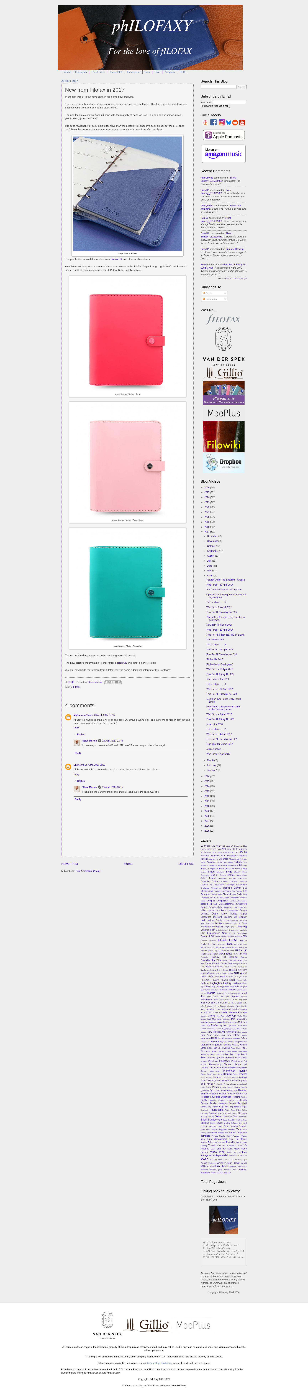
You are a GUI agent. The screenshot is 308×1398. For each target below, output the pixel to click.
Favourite (212, 941)
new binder (237, 1029)
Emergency (217, 927)
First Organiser (230, 957)
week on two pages (238, 1160)
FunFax (227, 967)
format (240, 960)
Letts (245, 1003)
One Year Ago (230, 1042)
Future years (133, 72)
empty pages (230, 927)
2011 (207, 801)
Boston (223, 875)
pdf (222, 1054)
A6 (245, 852)
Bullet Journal (208, 878)
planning (227, 1074)
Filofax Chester (240, 944)
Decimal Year (214, 910)
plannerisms (217, 1074)
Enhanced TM (208, 930)
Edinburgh (206, 927)
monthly (204, 1022)
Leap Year (242, 1000)
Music (203, 1026)
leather (204, 1003)
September (213, 551)
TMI (237, 1139)
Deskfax (205, 914)
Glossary (242, 970)
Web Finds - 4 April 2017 (219, 734)
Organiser (217, 1044)
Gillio (234, 969)
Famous (238, 936)
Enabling (242, 926)
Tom (215, 1142)
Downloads (209, 923)
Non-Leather (233, 1035)
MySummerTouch (83, 715)
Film (214, 944)
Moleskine (242, 1019)
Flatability (205, 960)
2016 (207, 776)
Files (147, 72)
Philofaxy (224, 1060)
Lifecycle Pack (233, 1006)
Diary (215, 913)
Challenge (205, 888)
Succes (215, 1130)
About (67, 72)
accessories (232, 856)
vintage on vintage (211, 1155)
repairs (230, 1100)
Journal (234, 996)
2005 (207, 830)
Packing (226, 1048)
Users (213, 1149)
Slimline (205, 1123)
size (219, 1119)
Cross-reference (227, 904)
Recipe (244, 1097)
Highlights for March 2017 (219, 744)
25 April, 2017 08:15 (112, 787)
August (211, 555)
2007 (207, 821)
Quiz (212, 1090)
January (211, 770)
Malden (224, 1012)
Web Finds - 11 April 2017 (219, 689)
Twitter (222, 1145)
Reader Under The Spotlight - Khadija (225, 579)
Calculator (242, 878)
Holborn (237, 983)
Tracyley (243, 1142)
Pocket (243, 1074)
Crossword (241, 904)
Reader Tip (241, 1094)
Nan (240, 1025)
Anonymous (207, 177)
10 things (205, 846)
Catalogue (230, 884)
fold (234, 960)
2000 (214, 849)
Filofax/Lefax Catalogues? (219, 664)
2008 (207, 816)
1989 (209, 849)
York (213, 1173)
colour (213, 897)
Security (204, 1116)
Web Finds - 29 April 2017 (219, 584)
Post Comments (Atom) (88, 871)
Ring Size (224, 1106)
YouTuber (219, 1173)
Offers (244, 1038)
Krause (221, 1000)
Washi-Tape (234, 1155)
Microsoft (226, 1019)
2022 (207, 507)
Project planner (230, 1084)
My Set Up (225, 1025)
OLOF (206, 1042)
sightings (243, 1116)
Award (235, 865)
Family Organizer (228, 936)
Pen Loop (235, 1054)
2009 (207, 811)
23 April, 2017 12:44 (112, 740)
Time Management (217, 1139)
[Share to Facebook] (116, 682)
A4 (237, 852)
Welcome (212, 1163)
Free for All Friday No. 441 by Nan (224, 589)
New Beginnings (225, 1029)
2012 (207, 796)
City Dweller (237, 891)
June (210, 565)
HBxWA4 (215, 980)
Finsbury (215, 957)
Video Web (217, 1151)
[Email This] (106, 682)
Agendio (212, 859)
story (203, 1130)
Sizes (225, 1120)
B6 (240, 865)
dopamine (234, 920)
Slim (245, 1120)
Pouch (221, 1081)
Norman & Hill (207, 1038)
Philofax (204, 1061)
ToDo (210, 1142)
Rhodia (204, 1107)
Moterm (227, 1022)
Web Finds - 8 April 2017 (219, 714)
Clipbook (227, 894)
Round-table (216, 1109)
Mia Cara (217, 1019)
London (235, 1009)
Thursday (236, 1136)
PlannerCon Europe (235, 1070)
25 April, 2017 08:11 (95, 765)
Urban (240, 1145)
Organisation (241, 1042)
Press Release (233, 1080)
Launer (228, 1000)
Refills (204, 1100)
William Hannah (208, 1166)
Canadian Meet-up (238, 882)
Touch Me (230, 1142)
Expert (232, 933)
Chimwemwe (207, 891)
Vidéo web (232, 1152)
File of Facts (98, 72)
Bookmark (205, 875)
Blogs (229, 871)
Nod (223, 1035)
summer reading (234, 249)
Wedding (213, 1160)
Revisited (242, 1103)
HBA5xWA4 (205, 980)
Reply (76, 727)
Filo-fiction (221, 944)
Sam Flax (205, 1113)
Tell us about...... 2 (216, 729)
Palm (208, 1051)
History (227, 983)
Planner (227, 1064)
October (211, 546)
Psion (208, 1087)
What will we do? (215, 639)
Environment (234, 930)
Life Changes (206, 1006)
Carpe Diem (219, 885)
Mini (233, 1019)
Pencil (244, 1054)
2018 (207, 527)
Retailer (213, 1103)
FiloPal (235, 954)
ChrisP (217, 891)
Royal (227, 1110)
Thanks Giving (225, 1136)
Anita (219, 862)
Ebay (244, 923)
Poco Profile (206, 1078)
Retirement (223, 1103)
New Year (206, 1035)
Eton (203, 933)
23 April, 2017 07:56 (104, 715)
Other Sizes (206, 1048)
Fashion (204, 941)
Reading (236, 1097)
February (212, 765)
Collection (242, 894)
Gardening (205, 970)
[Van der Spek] (224, 365)
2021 (207, 512)
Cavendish (241, 885)
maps (244, 1012)
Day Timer (238, 907)
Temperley (242, 1133)
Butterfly (232, 878)
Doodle (227, 920)
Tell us (232, 1132)
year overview (224, 1170)
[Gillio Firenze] (224, 379)
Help (245, 980)
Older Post (186, 864)
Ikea (217, 990)
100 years (216, 846)
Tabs (238, 1129)
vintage (243, 1152)
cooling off (206, 904)
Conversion (242, 901)
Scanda (221, 1113)
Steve (226, 1126)
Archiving (238, 862)
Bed (207, 869)
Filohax (228, 953)
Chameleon (216, 888)
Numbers (236, 1038)
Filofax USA (218, 954)
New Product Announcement (221, 1032)
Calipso (215, 881)
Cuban (204, 907)
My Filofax (212, 1025)
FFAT (233, 940)
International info (233, 993)
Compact (211, 901)
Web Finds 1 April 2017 (218, 754)
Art (245, 862)
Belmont (223, 868)
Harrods (229, 977)
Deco (223, 910)
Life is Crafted (220, 1006)
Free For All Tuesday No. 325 (221, 612)
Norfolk (244, 1035)
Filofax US (206, 954)
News (216, 1035)
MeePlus (220, 1016)
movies (234, 1022)
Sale (238, 1110)
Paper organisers (239, 1051)
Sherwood (227, 1116)
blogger (211, 872)
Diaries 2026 (115, 72)
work (244, 1166)
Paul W (204, 218)
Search (235, 1113)
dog (213, 920)
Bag (203, 868)
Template (205, 1135)
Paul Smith (215, 1054)
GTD (236, 973)
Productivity (218, 1084)
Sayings (213, 1113)
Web (205, 1159)
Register (221, 1100)
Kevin (204, 264)
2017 (207, 532)
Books (214, 875)
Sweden (231, 1130)
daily (219, 907)
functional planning (213, 967)
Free (229, 963)
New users (242, 1032)
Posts (208, 293)
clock (234, 894)
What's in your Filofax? (228, 1163)
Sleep (240, 1120)
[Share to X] (113, 682)
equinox (243, 930)
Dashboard (228, 907)
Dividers (228, 917)
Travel (211, 1145)
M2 (207, 1012)
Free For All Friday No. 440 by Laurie (225, 634)
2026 (207, 487)
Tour (237, 1142)
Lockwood (226, 1009)
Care (211, 885)
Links (157, 72)
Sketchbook (232, 1120)
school (228, 1113)
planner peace (221, 1068)
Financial (204, 957)
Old (202, 1042)
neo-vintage (212, 1029)
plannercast (214, 1071)
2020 (207, 517)
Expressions (242, 933)
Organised (206, 1045)
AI (217, 859)
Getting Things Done (219, 970)
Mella (239, 1016)
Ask (219, 865)
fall (212, 936)
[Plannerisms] (224, 404)
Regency (212, 1100)
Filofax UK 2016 (214, 659)
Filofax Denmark (207, 947)
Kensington (206, 999)
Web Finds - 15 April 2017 (219, 669)
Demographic (233, 910)
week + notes (223, 1160)
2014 (207, 786)
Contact (233, 901)
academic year (217, 856)
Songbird (243, 1123)
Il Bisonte (224, 990)
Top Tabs (221, 1142)
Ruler (233, 1110)
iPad (244, 993)
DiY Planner (240, 917)
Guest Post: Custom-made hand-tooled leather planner (223, 708)
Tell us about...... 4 (216, 644)
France (208, 963)
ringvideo (204, 1110)
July (209, 560)
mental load (206, 1019)
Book (244, 872)
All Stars (223, 859)
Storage (243, 1126)
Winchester (223, 1166)
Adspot (204, 859)
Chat (245, 888)
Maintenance (214, 1012)
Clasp (213, 894)
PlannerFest (206, 1074)
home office (229, 987)
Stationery (212, 1126)
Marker (203, 1016)
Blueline (237, 872)
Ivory (209, 996)
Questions (205, 1091)
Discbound (206, 917)
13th (245, 846)
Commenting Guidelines (159, 1363)
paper (214, 1051)
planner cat (240, 1064)
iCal (212, 990)
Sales (244, 1110)
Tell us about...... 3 (216, 684)
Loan (218, 1009)
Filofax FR (220, 947)
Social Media (223, 1123)
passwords (205, 1054)
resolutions (241, 1100)
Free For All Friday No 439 (219, 674)
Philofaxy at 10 (239, 1061)
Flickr (219, 960)
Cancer (204, 885)
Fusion (233, 967)
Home (128, 864)
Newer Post (69, 864)
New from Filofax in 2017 (219, 624)
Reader (242, 1090)
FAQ (245, 936)
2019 (207, 522)
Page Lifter (235, 1048)
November (212, 541)
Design (243, 910)
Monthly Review (215, 1022)
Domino (219, 920)
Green (230, 973)
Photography (215, 1064)
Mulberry (242, 1022)
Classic (219, 894)
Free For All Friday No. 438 (220, 719)
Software (234, 1123)
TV (217, 1146)
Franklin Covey (219, 963)
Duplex (218, 923)
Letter (239, 1003)
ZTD (229, 1173)
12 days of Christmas (232, 846)
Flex (213, 960)
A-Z (233, 853)
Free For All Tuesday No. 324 (221, 654)
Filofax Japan (214, 951)
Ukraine (232, 1146)
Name (234, 1026)
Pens (203, 1057)
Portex (215, 1081)
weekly (204, 1163)
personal (229, 1057)
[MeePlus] (224, 419)
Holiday (212, 987)
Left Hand (232, 1003)
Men (245, 1016)
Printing (209, 1084)
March (210, 760)
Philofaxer (213, 1061)
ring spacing (235, 1107)
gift (230, 970)
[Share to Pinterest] (120, 682)
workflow (204, 1170)
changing (227, 888)
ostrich (243, 1045)
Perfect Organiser (215, 1058)
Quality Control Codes (230, 1087)
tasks (214, 1133)
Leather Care (214, 1003)
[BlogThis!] (109, 682)
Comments (211, 299)
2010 (207, 806)
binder (203, 872)
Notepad (228, 1038)
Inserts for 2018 (214, 724)
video (237, 1149)
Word (239, 1166)
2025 (207, 492)
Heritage (205, 983)
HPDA (207, 990)
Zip (225, 1173)
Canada (224, 882)
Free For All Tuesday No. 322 (221, 739)
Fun (202, 967)
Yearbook (205, 1173)
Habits (216, 977)
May (209, 570)
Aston (224, 865)
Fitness (244, 957)
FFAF (222, 940)
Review (232, 1103)
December (212, 536)
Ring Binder (213, 1107)
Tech (226, 1133)
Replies (81, 734)
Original (227, 1045)
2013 (207, 791)
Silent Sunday (209, 1119)
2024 (207, 497)
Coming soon (223, 898)
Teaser (221, 1133)
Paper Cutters (225, 1051)
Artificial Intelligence (209, 865)
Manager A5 (235, 1012)
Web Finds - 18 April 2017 (219, 649)
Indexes (233, 990)
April (209, 575)
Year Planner (240, 1169)
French (244, 964)
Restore (204, 1103)
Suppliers (170, 72)
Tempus (215, 1136)
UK (227, 1146)
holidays (220, 986)
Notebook (220, 1038)
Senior (211, 1116)
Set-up (218, 1116)
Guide (210, 977)
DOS (241, 920)
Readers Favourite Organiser (216, 1096)
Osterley (235, 1045)
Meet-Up (230, 1015)
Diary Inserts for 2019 (217, 679)
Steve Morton (89, 740)
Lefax (224, 1002)
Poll (210, 1080)
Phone (203, 1064)
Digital (243, 914)
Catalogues (81, 72)
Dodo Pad (206, 920)
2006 (207, 825)
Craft (215, 904)
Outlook (217, 1048)
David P (205, 190)
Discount (217, 917)
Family (217, 936)
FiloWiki (243, 954)
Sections (242, 1113)
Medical (211, 1016)
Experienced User (217, 933)
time (203, 1139)
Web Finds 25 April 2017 (219, 607)
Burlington (223, 878)
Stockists (234, 1126)
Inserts (211, 992)
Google (210, 973)
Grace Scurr (221, 973)
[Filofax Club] (224, 325)
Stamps (204, 1126)
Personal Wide (241, 1058)
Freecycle (236, 964)
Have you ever (240, 977)
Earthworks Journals (232, 923)
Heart (239, 980)
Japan (216, 996)
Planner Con (207, 1068)
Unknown (79, 765)
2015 (207, 781)
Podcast (217, 1077)
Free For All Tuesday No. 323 (221, 694)
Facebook (205, 936)
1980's (203, 849)
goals (203, 973)
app (225, 862)
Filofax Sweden (227, 951)
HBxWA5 (224, 980)
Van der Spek (224, 1148)
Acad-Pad (205, 856)
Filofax (76, 687)
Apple (230, 862)
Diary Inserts (229, 913)
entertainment (221, 930)
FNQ (230, 960)
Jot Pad (225, 996)
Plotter (235, 1074)
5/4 (229, 853)
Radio (230, 1090)
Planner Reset (234, 1068)
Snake (212, 1123)
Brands (231, 875)
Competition (222, 901)
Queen (244, 1087)
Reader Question (209, 1093)
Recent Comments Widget (236, 278)
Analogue (211, 862)
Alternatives (234, 859)
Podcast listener (231, 1078)
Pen (227, 1054)
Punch (215, 1087)
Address (243, 856)
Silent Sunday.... (215, 749)
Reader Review (227, 1094)
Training (204, 1146)
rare (235, 1091)
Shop (235, 1116)
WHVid (244, 1163)
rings (244, 1106)
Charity (237, 888)
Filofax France (231, 947)
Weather (243, 1155)
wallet (225, 1155)
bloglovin (220, 872)
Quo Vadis (221, 1090)
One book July (217, 1041)
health (232, 980)
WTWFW (212, 1170)
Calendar (205, 881)
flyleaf (224, 960)
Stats (220, 1126)
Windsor (233, 1166)
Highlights (216, 983)
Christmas (226, 891)
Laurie (234, 1000)
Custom (212, 907)
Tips (231, 1139)
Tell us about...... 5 (216, 602)
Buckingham (242, 875)
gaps (245, 967)
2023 (207, 502)
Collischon (205, 898)
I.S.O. (182, 72)
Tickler (244, 1136)
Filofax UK (116, 259)
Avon (229, 865)
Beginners (214, 869)
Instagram (221, 993)
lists (213, 1009)
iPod (203, 996)
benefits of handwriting (237, 869)
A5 (241, 852)
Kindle (215, 1000)
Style (208, 1130)
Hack (222, 977)
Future (239, 967)
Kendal (244, 996)
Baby (244, 865)
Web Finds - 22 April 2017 (219, 629)
